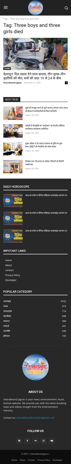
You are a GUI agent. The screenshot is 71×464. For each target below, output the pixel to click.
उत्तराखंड (7, 68)
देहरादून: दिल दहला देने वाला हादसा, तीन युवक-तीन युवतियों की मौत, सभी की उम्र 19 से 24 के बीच (34, 76)
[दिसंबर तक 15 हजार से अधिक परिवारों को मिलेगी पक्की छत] (13, 166)
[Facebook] (27, 441)
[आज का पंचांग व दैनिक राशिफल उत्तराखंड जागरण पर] (13, 200)
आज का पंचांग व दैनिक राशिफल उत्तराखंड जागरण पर (46, 195)
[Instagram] (43, 441)
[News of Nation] (35, 7)
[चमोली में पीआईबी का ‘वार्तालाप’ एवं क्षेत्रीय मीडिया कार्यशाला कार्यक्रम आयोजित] (13, 131)
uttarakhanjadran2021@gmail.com (35, 417)
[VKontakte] (52, 441)
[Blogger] (19, 441)
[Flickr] (35, 441)
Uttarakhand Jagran (12, 82)
